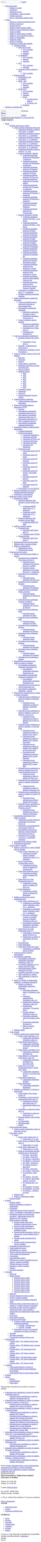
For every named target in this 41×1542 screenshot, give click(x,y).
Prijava (3, 113)
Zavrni (3, 1540)
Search (24, 2)
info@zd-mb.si (12, 1487)
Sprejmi (3, 1538)
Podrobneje (24, 1536)
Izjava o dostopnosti (8, 1501)
